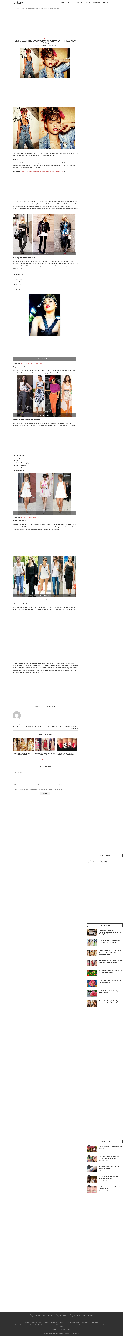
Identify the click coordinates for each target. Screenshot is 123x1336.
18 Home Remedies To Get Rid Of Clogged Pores (109, 1187)
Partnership (85, 1322)
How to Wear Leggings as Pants (31, 517)
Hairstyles (79, 2)
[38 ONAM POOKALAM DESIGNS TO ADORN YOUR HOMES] (92, 973)
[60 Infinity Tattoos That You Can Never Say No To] (92, 1169)
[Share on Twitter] (51, 706)
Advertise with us (36, 1322)
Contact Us (54, 1322)
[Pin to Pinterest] (52, 706)
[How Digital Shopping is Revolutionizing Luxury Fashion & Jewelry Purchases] (92, 932)
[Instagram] (98, 861)
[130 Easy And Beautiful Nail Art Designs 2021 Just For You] (92, 1159)
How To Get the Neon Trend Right (31, 363)
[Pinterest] (102, 861)
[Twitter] (93, 861)
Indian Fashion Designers (72, 1322)
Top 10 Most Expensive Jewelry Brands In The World (109, 1177)
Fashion (62, 2)
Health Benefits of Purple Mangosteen (111, 1146)
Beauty (70, 2)
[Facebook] (89, 861)
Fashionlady (43, 45)
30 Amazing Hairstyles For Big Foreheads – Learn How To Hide (109, 1001)
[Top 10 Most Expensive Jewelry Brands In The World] (92, 1179)
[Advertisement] (43, 24)
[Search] (109, 3)
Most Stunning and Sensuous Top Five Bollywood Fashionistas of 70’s (42, 171)
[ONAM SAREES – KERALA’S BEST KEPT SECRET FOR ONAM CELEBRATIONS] (23, 744)
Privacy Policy (94, 1322)
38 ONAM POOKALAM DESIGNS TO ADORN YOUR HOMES (110, 971)
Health (88, 2)
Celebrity (96, 2)
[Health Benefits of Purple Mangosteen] (92, 1149)
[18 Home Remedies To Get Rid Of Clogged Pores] (92, 1189)
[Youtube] (106, 861)
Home (14, 8)
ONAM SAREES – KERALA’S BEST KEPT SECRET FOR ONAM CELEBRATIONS (110, 952)
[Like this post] (47, 706)
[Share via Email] (54, 706)
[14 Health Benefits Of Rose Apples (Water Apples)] (92, 993)
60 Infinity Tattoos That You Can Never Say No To (109, 1167)
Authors (46, 1322)
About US (27, 1322)
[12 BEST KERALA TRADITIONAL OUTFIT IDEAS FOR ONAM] (92, 942)
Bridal (104, 2)
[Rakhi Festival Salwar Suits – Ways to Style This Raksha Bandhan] (45, 744)
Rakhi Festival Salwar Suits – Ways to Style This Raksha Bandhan (111, 961)
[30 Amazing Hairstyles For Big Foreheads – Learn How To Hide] (92, 1003)
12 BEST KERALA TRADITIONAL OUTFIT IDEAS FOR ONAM (109, 941)
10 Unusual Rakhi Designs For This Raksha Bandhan (110, 981)
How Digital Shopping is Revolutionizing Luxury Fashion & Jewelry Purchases (110, 932)
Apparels (24, 8)
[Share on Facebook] (49, 706)
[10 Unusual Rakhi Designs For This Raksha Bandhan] (92, 983)
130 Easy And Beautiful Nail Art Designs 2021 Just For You (109, 1157)
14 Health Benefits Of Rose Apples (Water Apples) (110, 991)
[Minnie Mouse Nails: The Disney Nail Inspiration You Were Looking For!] (67, 744)
